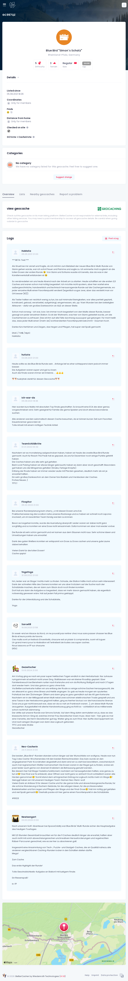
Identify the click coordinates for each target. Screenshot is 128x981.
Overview (8, 194)
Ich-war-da (28, 397)
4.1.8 (62, 976)
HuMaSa (26, 250)
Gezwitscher (29, 667)
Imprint (95, 975)
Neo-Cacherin (30, 746)
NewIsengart (29, 816)
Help (87, 975)
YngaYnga (27, 572)
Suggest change (64, 177)
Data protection (109, 975)
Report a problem (71, 194)
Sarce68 (26, 624)
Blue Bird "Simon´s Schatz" (64, 50)
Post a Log (113, 238)
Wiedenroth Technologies (46, 976)
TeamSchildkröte (31, 443)
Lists (22, 194)
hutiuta (26, 354)
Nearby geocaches (42, 194)
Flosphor (27, 501)
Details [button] (11, 77)
